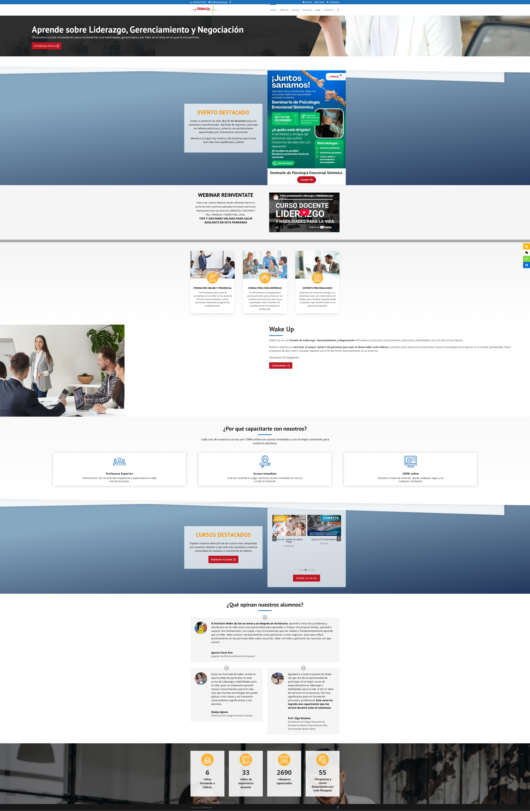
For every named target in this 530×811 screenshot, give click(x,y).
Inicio (273, 9)
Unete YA (306, 180)
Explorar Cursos (221, 559)
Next (339, 538)
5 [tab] (307, 570)
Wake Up (207, 807)
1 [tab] (299, 570)
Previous (274, 538)
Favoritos (308, 2)
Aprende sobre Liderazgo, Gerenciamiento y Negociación (138, 29)
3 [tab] (303, 570)
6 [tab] (309, 570)
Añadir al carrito (306, 578)
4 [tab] (305, 570)
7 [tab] (311, 570)
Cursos (295, 9)
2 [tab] (301, 570)
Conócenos (279, 365)
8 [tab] (313, 570)
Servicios (307, 9)
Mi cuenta (320, 2)
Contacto (329, 9)
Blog (318, 9)
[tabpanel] (289, 531)
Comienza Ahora (44, 46)
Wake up (284, 9)
